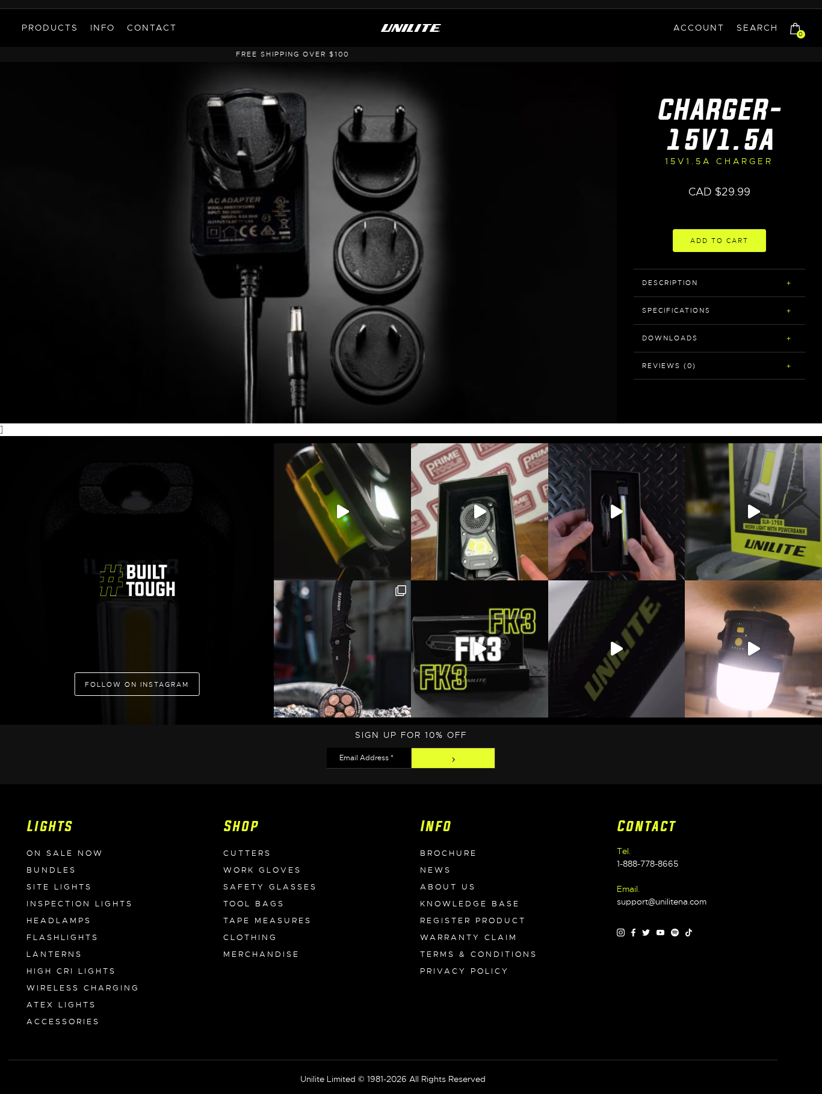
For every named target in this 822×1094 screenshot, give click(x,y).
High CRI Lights (71, 971)
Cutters (247, 853)
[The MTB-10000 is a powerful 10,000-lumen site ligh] (753, 649)
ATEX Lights (61, 1005)
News (435, 870)
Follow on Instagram (137, 684)
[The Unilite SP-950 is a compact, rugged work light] (479, 511)
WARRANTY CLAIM (469, 937)
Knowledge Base (470, 904)
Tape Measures (267, 921)
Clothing (250, 937)
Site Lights (59, 887)
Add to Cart (719, 240)
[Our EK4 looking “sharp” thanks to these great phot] (342, 649)
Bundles (51, 870)
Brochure (448, 853)
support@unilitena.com (661, 901)
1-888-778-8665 (647, 863)
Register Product (473, 921)
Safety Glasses (270, 887)
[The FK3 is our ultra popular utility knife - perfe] (479, 649)
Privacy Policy (464, 971)
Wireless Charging (83, 988)
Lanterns (54, 954)
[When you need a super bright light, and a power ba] (753, 511)
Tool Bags (254, 904)
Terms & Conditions (478, 954)
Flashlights (62, 937)
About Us (448, 887)
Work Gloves (262, 870)
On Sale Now (65, 853)
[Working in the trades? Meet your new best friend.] (616, 649)
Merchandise (261, 954)
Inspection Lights (79, 904)
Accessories (63, 1022)
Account (699, 27)
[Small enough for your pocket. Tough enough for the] (616, 511)
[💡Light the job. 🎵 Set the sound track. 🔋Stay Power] (342, 511)
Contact (152, 27)
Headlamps (58, 921)
